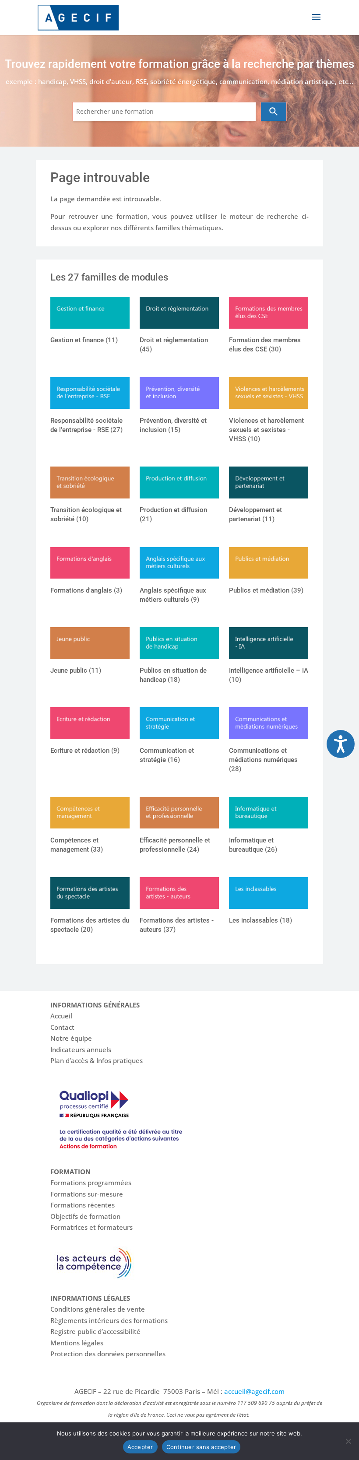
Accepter (140, 1446)
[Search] (273, 111)
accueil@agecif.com (254, 1391)
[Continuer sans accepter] (348, 1441)
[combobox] (164, 111)
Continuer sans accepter (201, 1446)
